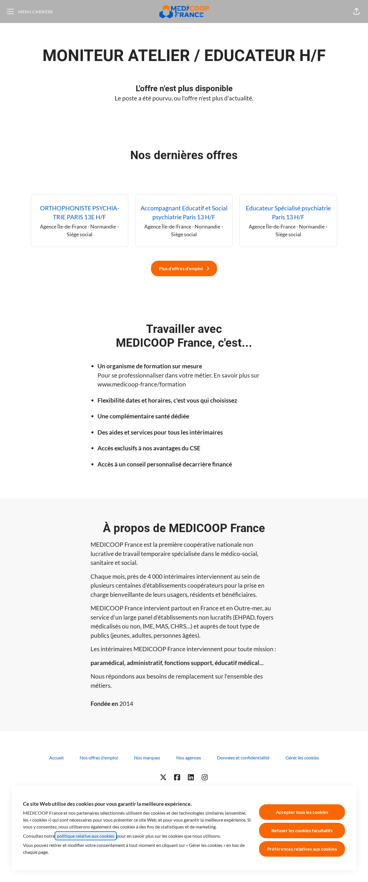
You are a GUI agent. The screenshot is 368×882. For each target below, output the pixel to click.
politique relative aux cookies (85, 836)
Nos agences (188, 757)
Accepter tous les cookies (302, 812)
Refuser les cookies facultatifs (302, 830)
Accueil (56, 757)
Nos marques (147, 757)
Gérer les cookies (302, 757)
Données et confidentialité (243, 757)
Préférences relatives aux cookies (302, 848)
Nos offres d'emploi (99, 757)
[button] (356, 11)
